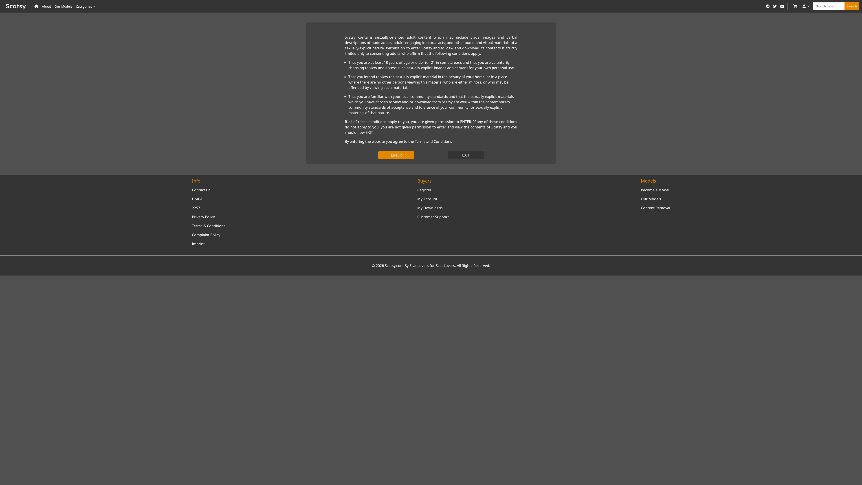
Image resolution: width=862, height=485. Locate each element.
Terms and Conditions (433, 141)
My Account (427, 198)
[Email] (782, 6)
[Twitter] (774, 6)
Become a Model (655, 189)
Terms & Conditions (208, 225)
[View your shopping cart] (795, 6)
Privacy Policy (203, 216)
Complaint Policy (206, 234)
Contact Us (201, 189)
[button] (806, 6)
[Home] (36, 6)
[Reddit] (767, 6)
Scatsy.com (394, 265)
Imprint (198, 243)
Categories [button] (84, 6)
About (46, 6)
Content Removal (655, 207)
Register (424, 189)
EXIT (465, 155)
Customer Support (433, 216)
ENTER (396, 155)
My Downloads (430, 207)
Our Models (63, 6)
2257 (196, 207)
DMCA (197, 198)
